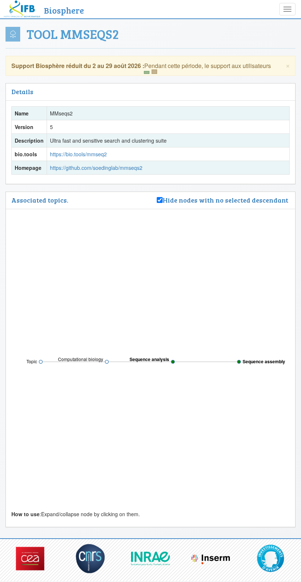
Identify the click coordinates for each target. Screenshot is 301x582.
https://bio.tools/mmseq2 (78, 154)
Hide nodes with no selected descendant (226, 200)
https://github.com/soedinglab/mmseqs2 (96, 167)
